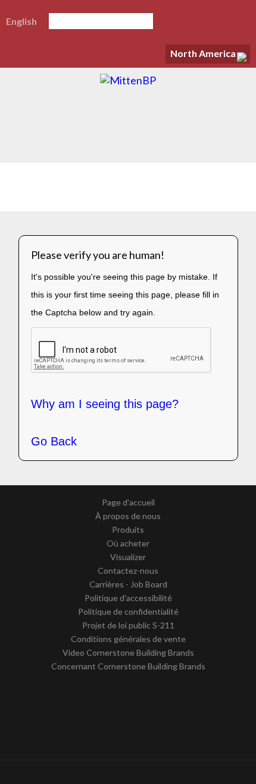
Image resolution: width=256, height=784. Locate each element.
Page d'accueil (128, 502)
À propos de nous (128, 516)
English (21, 21)
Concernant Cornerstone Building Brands (128, 666)
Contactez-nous (128, 570)
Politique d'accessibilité (128, 598)
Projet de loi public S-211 (128, 625)
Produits (128, 529)
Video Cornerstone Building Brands (128, 652)
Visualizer (128, 557)
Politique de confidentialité (128, 611)
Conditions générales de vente (128, 639)
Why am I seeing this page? (105, 403)
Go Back (54, 441)
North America (203, 53)
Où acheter (128, 543)
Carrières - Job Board (128, 584)
